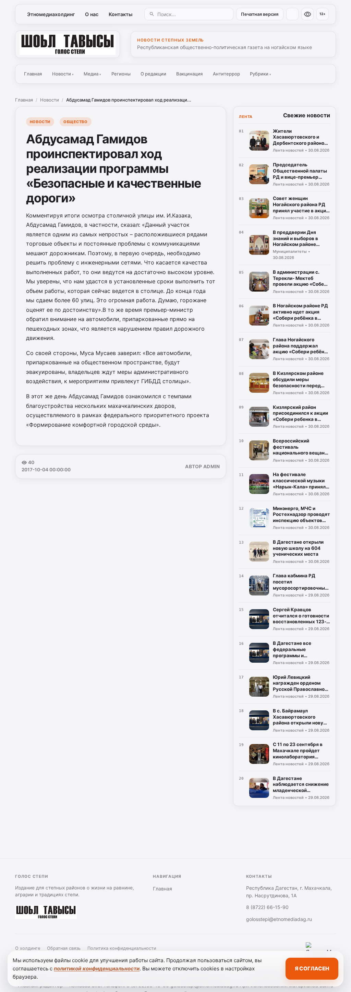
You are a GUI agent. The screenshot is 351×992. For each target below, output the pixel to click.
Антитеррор (226, 73)
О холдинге (27, 948)
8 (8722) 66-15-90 (267, 907)
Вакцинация (189, 73)
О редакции (153, 73)
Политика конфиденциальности (121, 948)
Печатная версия (259, 14)
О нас (91, 14)
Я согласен (312, 968)
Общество (75, 121)
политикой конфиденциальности (97, 968)
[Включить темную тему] (292, 14)
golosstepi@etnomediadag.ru (279, 919)
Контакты (120, 14)
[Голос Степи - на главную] (67, 44)
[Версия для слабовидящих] (307, 14)
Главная (33, 73)
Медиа (92, 73)
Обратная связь (64, 948)
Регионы (121, 73)
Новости (63, 73)
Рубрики (260, 73)
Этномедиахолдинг (51, 14)
